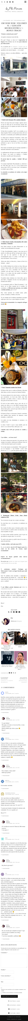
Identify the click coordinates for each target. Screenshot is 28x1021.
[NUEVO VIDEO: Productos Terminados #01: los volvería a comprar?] (7, 638)
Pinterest (15, 1009)
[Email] (12, 2)
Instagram (19, 621)
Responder (5, 712)
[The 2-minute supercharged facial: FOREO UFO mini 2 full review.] (20, 657)
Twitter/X (14, 1001)
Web (2, 982)
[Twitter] (2, 2)
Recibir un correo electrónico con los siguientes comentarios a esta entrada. (13, 990)
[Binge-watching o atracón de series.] (7, 657)
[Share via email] (9, 673)
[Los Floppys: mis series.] (20, 638)
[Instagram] (4, 2)
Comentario (4, 952)
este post (9, 450)
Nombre (3, 969)
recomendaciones (19, 20)
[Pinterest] (7, 2)
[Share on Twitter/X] (13, 673)
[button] (26, 2)
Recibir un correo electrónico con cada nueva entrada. (12, 992)
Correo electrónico (6, 976)
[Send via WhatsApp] (15, 673)
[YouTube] (10, 2)
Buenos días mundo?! (23, 680)
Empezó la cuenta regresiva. (7, 680)
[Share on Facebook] (11, 673)
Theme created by (14, 1019)
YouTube (15, 1013)
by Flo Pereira (14, 8)
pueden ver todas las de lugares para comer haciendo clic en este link (14, 562)
